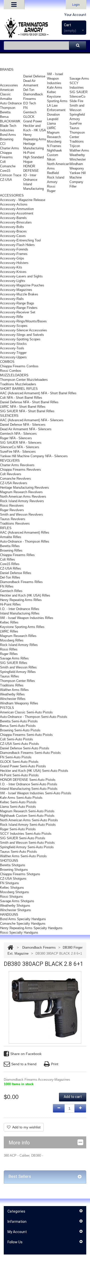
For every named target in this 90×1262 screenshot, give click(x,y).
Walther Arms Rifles (14, 690)
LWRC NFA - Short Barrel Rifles (23, 407)
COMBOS (7, 362)
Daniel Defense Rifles (15, 573)
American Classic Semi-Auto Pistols (26, 712)
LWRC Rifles (9, 631)
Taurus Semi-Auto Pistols (18, 851)
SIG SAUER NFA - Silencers (21, 442)
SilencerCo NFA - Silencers (19, 447)
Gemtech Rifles (11, 591)
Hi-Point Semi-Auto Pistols (19, 775)
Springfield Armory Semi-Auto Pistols (27, 847)
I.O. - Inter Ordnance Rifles (19, 609)
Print (54, 1064)
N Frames (54, 146)
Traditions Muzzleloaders (18, 384)
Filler (73, 186)
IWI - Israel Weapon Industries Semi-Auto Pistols (35, 793)
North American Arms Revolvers (23, 496)
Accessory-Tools (12, 348)
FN (25, 108)
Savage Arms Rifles (14, 658)
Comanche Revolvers (15, 478)
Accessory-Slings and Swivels (22, 335)
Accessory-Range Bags (17, 303)
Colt (3, 162)
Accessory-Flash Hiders (17, 245)
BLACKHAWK (10, 121)
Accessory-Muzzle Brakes (19, 294)
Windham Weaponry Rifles (19, 703)
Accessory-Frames (14, 254)
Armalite (6, 99)
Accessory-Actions (14, 204)
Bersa (4, 117)
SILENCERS (9, 416)
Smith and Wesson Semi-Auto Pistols (27, 842)
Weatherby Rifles (12, 694)
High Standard (33, 157)
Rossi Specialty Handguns (19, 932)
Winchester (78, 159)
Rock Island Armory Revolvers (22, 501)
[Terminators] (26, 28)
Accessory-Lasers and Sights (21, 276)
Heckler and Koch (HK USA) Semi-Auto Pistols (34, 771)
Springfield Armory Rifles (18, 672)
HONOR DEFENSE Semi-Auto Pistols (28, 780)
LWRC (51, 128)
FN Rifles (7, 586)
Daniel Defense (34, 76)
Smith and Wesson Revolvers (21, 514)
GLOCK (28, 117)
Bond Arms (8, 135)
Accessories (9, 85)
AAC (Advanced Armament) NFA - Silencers (32, 420)
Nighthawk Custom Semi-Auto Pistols (27, 816)
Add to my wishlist (26, 1127)
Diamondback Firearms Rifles (21, 582)
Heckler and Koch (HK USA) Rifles (25, 595)
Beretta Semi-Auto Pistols (19, 721)
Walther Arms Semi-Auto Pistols (23, 856)
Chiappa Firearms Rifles (17, 555)
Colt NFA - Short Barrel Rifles (21, 398)
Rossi (51, 186)
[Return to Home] (10, 947)
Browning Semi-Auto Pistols (20, 730)
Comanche (8, 166)
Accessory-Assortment (16, 213)
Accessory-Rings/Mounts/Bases (23, 321)
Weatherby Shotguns (15, 905)
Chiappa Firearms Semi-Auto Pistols (26, 735)
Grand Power (32, 121)
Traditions (77, 141)
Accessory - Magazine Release (22, 200)
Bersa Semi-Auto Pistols (18, 726)
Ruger (51, 191)
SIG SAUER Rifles (13, 663)
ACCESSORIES (12, 195)
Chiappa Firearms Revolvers (20, 469)
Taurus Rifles (9, 676)
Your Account (75, 15)
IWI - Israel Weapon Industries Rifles (26, 618)
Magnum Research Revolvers (21, 492)
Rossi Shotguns (11, 896)
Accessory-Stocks (13, 344)
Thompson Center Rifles (17, 681)
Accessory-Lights (12, 281)
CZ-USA (6, 180)
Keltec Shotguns (12, 887)
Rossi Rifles (9, 649)
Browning (6, 139)
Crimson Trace (10, 175)
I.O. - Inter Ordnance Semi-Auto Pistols (28, 784)
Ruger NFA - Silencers (16, 438)
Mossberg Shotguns (14, 892)
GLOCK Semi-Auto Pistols (19, 762)
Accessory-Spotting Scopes (20, 339)
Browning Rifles (11, 550)
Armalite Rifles (10, 537)
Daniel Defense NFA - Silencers (23, 424)
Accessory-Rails (12, 299)
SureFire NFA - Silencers (18, 451)
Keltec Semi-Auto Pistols (18, 802)
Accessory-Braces (13, 231)
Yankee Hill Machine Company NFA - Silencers (34, 456)
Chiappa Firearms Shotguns (20, 874)
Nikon (51, 159)
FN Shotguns (9, 883)
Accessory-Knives (13, 272)
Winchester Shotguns (15, 910)
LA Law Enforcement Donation (56, 110)
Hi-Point (29, 153)
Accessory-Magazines (16, 290)
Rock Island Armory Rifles (19, 645)
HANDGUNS (9, 914)
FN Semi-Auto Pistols (16, 757)
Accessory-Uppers (13, 357)
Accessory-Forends (14, 249)
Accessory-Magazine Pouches (22, 285)
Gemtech (29, 112)
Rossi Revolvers (12, 505)
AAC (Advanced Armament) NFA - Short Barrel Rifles (38, 393)
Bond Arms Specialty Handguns (23, 919)
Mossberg (54, 141)
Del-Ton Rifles (10, 577)
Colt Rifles (7, 559)
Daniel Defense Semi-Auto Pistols (24, 748)
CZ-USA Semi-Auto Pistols (19, 744)
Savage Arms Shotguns (17, 901)
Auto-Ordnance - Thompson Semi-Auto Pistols (33, 717)
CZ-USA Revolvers (13, 483)
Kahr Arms (54, 87)
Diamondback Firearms (39, 947)
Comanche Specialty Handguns (23, 923)
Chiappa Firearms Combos (19, 366)
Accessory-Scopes (14, 326)
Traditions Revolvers (15, 523)
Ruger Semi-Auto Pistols (18, 829)
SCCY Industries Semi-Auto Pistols (26, 834)
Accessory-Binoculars (16, 222)
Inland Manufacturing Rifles (20, 613)
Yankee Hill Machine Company (78, 177)
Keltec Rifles (9, 622)
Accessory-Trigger (13, 353)
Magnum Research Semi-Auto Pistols (27, 811)
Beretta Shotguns (12, 865)
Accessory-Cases (13, 236)
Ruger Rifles (9, 654)
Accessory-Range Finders (19, 308)
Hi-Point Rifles (10, 604)
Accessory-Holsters (14, 263)
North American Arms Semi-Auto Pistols (29, 820)
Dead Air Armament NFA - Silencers (26, 429)
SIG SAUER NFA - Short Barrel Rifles (27, 411)
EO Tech (29, 103)
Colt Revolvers (10, 474)
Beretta (5, 112)
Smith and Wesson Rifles (18, 667)
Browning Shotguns (14, 869)
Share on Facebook (26, 1054)
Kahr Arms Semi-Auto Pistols (21, 798)
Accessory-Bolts (12, 227)
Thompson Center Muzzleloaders (24, 380)
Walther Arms (79, 150)
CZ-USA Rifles (10, 568)
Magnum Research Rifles (18, 636)
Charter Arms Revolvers (17, 465)
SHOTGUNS (9, 860)
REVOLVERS (10, 460)
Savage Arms (79, 78)
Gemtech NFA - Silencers (18, 433)
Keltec (51, 92)
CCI (3, 144)
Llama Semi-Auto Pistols (18, 807)
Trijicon (75, 146)
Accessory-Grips (12, 258)
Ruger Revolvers (12, 510)
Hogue (27, 162)
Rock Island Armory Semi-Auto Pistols (28, 825)
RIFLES (6, 528)
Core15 (5, 171)
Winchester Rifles (13, 699)
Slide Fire (76, 101)
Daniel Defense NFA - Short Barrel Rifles (29, 402)
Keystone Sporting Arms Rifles (22, 627)
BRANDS (7, 69)
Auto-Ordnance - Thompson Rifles (24, 541)
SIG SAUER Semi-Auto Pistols (22, 838)
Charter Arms (9, 148)
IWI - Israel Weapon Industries (55, 78)
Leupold (52, 119)
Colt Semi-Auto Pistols (16, 739)
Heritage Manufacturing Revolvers (24, 487)
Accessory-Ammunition (17, 209)
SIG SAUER (79, 92)
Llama (51, 123)
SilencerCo (77, 96)
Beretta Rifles (10, 546)
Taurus (74, 128)
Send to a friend (23, 1064)
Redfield (53, 173)
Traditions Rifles (12, 685)
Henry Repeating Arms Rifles (21, 600)
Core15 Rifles (10, 564)
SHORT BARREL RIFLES (19, 389)
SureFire (76, 123)
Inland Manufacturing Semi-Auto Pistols (29, 789)
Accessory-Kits (11, 267)
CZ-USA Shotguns (13, 878)
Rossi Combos (10, 371)
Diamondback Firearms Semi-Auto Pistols (30, 753)
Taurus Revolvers (12, 519)
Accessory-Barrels (13, 218)
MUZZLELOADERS (14, 375)
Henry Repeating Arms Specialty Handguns (31, 928)
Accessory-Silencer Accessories (23, 330)
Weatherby (77, 155)
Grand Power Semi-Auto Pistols (23, 766)
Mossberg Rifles (12, 640)
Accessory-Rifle (11, 317)
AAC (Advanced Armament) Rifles (24, 532)
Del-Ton (28, 90)
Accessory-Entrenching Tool (20, 240)
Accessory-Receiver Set (17, 312)
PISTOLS (7, 708)
